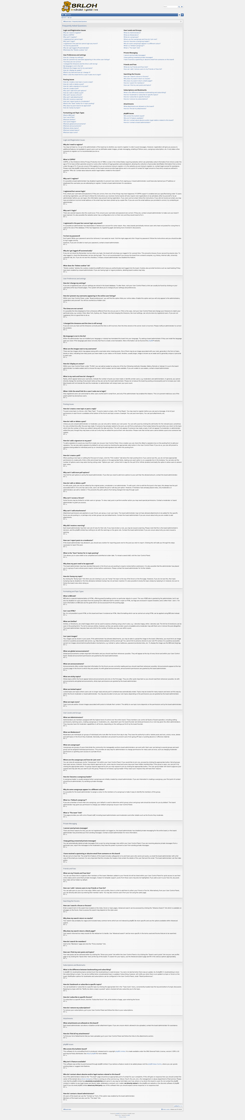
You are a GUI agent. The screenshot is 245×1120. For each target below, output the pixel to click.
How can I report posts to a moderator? (76, 101)
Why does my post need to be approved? (77, 106)
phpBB (151, 341)
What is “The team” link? (132, 48)
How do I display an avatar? (72, 70)
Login (70, 17)
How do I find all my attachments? (135, 108)
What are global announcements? (74, 124)
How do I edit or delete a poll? (73, 93)
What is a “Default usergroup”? (134, 46)
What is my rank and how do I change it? (76, 72)
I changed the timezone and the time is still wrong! (80, 64)
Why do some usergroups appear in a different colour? (142, 43)
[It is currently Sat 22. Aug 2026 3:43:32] (180, 21)
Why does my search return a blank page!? (138, 81)
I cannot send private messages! (134, 55)
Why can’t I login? (69, 41)
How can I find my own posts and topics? (137, 85)
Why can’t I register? (70, 37)
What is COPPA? (68, 35)
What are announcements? (72, 126)
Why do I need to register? (72, 33)
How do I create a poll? (71, 88)
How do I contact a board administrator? (137, 122)
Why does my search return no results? (137, 79)
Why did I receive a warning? (73, 99)
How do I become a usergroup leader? (136, 41)
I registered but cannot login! (73, 39)
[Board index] (79, 6)
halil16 (128, 1115)
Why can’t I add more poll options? (74, 90)
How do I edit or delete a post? (73, 84)
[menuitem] (179, 14)
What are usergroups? (131, 37)
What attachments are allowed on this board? (139, 106)
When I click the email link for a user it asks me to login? (82, 75)
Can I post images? (69, 122)
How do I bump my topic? (71, 108)
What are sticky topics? (71, 128)
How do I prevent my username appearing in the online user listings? (86, 59)
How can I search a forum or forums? (136, 76)
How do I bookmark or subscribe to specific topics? (141, 95)
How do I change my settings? (73, 57)
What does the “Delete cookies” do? (75, 50)
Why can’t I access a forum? (72, 95)
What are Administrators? (132, 33)
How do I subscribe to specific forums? (137, 97)
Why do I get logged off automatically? (76, 48)
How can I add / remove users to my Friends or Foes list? (143, 69)
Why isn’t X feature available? (133, 118)
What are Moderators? (131, 35)
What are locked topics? (71, 130)
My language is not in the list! (73, 66)
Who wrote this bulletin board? (134, 116)
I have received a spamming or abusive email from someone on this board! (149, 59)
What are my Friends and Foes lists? (136, 67)
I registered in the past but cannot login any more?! (80, 43)
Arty (120, 1115)
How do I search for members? (134, 83)
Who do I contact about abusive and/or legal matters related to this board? (149, 120)
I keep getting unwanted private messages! (138, 57)
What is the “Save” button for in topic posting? (78, 103)
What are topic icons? (70, 132)
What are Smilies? (69, 119)
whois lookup (85, 1079)
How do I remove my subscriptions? (136, 99)
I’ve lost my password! (70, 46)
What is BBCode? (69, 115)
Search (64, 17)
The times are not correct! (72, 62)
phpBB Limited (120, 1051)
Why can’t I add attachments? (73, 97)
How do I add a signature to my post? (75, 86)
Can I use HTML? (69, 117)
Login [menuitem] (183, 15)
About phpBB (91, 1053)
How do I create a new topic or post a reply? (78, 82)
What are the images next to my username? (78, 68)
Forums (69, 14)
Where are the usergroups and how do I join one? (140, 39)
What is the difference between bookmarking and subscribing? (145, 92)
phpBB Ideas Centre (155, 1064)
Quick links (63, 15)
